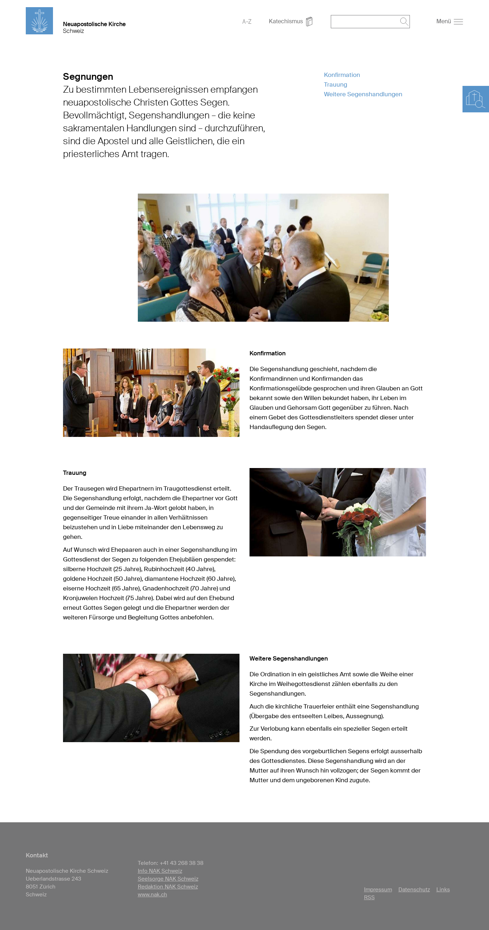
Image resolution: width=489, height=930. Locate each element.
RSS (369, 897)
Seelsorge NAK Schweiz (168, 878)
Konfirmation (342, 75)
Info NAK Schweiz (160, 871)
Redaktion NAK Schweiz (168, 886)
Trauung (335, 84)
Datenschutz (414, 889)
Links (443, 889)
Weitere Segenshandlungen (363, 94)
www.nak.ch (152, 894)
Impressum (378, 889)
